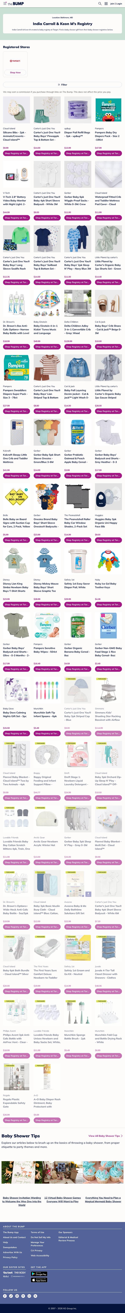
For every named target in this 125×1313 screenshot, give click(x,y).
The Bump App (11, 1232)
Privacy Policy (10, 1257)
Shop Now (15, 72)
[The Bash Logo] (20, 1272)
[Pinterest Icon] (23, 1296)
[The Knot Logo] (8, 1272)
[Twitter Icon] (35, 1296)
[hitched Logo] (6, 1275)
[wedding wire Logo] (17, 1275)
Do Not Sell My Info (40, 1237)
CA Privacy (36, 1250)
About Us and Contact (14, 1237)
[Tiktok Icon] (11, 1296)
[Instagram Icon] (17, 1296)
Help (5, 1242)
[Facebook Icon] (5, 1296)
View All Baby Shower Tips (104, 1135)
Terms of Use (37, 1232)
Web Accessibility (40, 1255)
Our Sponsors (65, 1232)
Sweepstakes (10, 1247)
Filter (64, 84)
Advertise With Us (12, 1252)
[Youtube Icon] (29, 1296)
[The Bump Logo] (16, 3)
